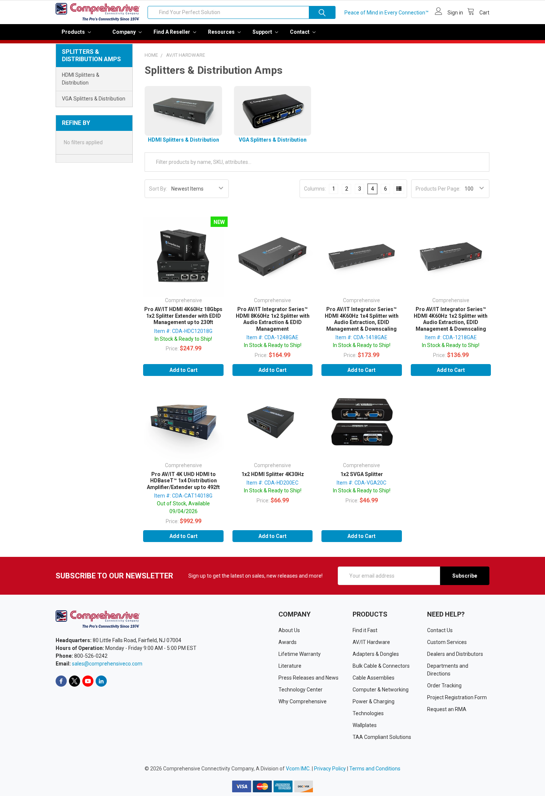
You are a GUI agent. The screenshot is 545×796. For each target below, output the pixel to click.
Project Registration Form (457, 697)
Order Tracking (444, 685)
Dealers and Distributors (455, 654)
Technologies (368, 713)
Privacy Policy (330, 769)
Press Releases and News (308, 678)
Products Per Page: (438, 189)
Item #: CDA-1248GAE (272, 337)
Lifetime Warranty (299, 654)
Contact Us (440, 630)
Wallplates (365, 725)
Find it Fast (365, 630)
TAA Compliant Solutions (382, 737)
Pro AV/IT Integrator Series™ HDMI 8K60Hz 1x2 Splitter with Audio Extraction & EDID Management (273, 319)
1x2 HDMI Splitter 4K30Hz (272, 474)
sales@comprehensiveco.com (107, 664)
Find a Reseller (172, 32)
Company (124, 32)
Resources (222, 32)
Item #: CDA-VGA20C (361, 483)
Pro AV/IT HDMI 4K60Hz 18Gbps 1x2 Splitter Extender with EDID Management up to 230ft (183, 315)
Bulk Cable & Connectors (381, 666)
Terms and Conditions (374, 769)
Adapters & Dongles (376, 654)
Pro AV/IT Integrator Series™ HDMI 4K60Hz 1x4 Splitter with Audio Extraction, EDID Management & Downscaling (362, 319)
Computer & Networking (381, 690)
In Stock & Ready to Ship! (183, 339)
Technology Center (300, 690)
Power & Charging (373, 701)
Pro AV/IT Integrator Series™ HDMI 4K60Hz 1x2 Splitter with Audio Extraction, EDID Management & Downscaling (451, 319)
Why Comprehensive (302, 701)
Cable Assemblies (373, 678)
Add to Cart (183, 370)
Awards (287, 642)
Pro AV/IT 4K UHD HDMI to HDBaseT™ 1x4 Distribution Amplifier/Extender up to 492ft (183, 480)
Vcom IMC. (298, 769)
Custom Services (447, 642)
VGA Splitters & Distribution (93, 99)
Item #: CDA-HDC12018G (183, 331)
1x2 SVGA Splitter (361, 474)
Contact (300, 32)
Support (262, 32)
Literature (289, 666)
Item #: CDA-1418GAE (361, 337)
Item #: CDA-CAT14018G (183, 496)
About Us (289, 630)
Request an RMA (446, 709)
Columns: (315, 189)
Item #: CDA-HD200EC (272, 483)
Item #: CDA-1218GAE (451, 337)
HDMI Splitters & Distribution (80, 79)
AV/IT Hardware (371, 642)
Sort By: (158, 189)
